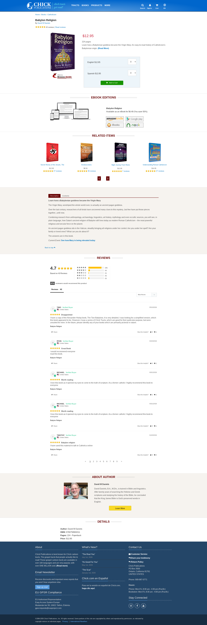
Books (85, 5)
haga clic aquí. (88, 588)
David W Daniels (44, 23)
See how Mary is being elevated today (78, 240)
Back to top (49, 248)
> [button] (121, 461)
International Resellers (78, 621)
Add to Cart (113, 83)
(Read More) (103, 48)
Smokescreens (86, 165)
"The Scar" (86, 570)
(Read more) (62, 566)
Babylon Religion (56, 326)
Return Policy (137, 562)
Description (54, 196)
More (107, 5)
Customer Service (139, 554)
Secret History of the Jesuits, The (52, 165)
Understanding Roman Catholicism (155, 165)
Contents (65, 196)
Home (37, 14)
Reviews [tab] (54, 289)
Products (96, 5)
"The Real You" (88, 554)
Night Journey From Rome (121, 165)
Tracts (75, 5)
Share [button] (55, 332)
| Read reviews (60, 27)
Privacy (65, 621)
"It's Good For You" (90, 562)
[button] (151, 332)
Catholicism (52, 14)
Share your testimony (140, 558)
